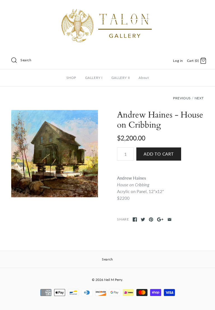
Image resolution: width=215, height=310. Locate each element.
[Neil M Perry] (107, 8)
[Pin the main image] (151, 219)
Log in (178, 60)
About (144, 78)
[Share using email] (169, 219)
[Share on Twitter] (143, 219)
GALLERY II (120, 78)
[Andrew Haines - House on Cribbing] (54, 153)
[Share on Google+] (160, 219)
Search (26, 60)
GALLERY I (93, 78)
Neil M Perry (113, 280)
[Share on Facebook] (135, 219)
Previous (182, 98)
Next (199, 98)
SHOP (71, 78)
